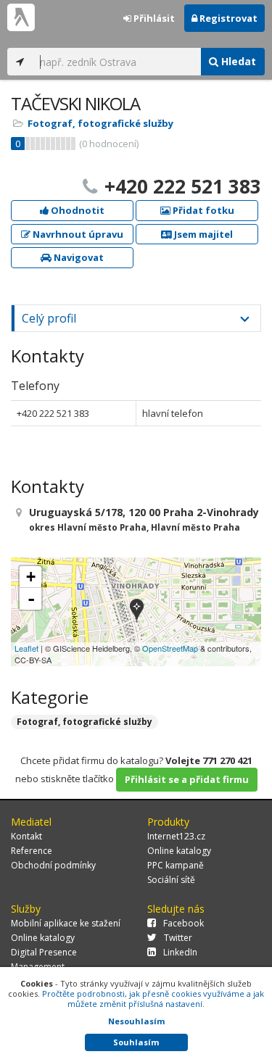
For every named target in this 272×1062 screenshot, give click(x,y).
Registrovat (227, 18)
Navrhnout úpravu (76, 234)
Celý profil (49, 318)
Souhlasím (136, 1042)
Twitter (178, 938)
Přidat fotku (202, 210)
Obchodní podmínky (53, 865)
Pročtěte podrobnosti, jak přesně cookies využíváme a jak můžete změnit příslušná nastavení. (153, 998)
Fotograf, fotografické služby (100, 123)
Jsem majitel (202, 234)
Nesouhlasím (136, 1021)
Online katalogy (179, 851)
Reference (31, 851)
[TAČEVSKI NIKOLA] (136, 611)
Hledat (237, 61)
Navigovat (77, 257)
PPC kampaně (175, 865)
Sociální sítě (171, 880)
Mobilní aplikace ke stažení (65, 923)
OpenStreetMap (170, 648)
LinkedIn (180, 952)
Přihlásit (153, 18)
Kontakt (26, 836)
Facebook (183, 923)
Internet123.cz (176, 836)
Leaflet (26, 648)
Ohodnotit (76, 210)
